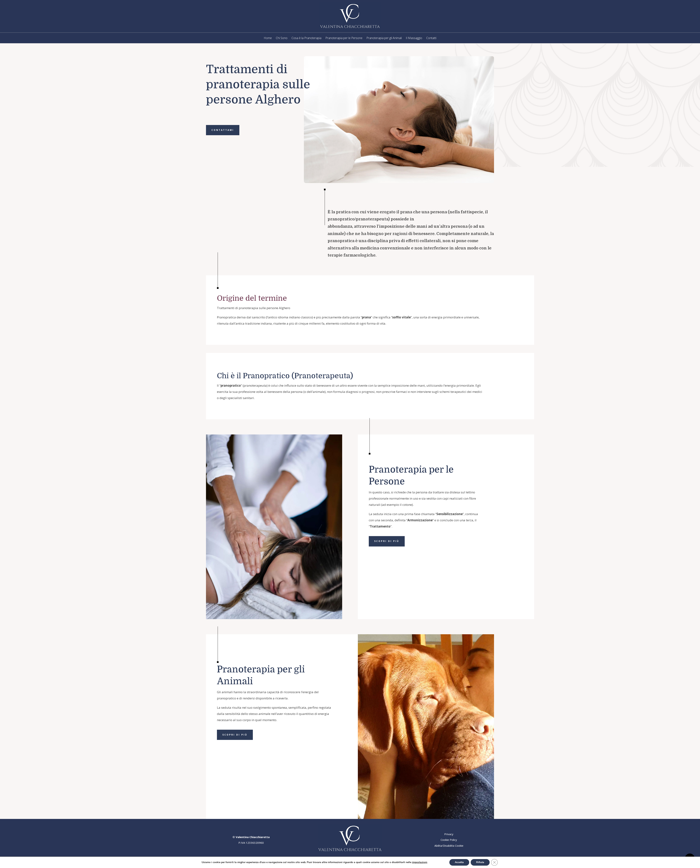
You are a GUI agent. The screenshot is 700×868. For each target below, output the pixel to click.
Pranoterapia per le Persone (343, 38)
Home (268, 38)
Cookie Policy (449, 840)
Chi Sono (281, 38)
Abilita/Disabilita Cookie (448, 845)
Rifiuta (480, 862)
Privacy (448, 834)
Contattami (222, 130)
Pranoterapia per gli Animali (384, 38)
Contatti (431, 38)
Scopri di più (386, 541)
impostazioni (419, 862)
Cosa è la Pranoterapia (306, 38)
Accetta (459, 862)
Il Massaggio (414, 38)
